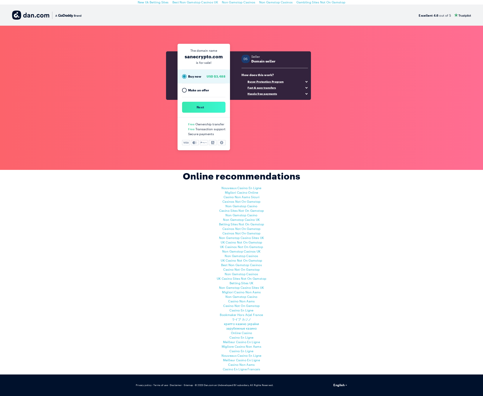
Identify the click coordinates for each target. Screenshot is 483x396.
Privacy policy (144, 385)
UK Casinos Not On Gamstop (241, 247)
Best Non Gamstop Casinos (241, 265)
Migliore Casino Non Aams (241, 346)
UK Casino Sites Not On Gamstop (241, 278)
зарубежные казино (241, 328)
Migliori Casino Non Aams (241, 292)
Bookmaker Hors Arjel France (241, 315)
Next (200, 107)
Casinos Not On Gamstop (241, 201)
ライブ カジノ (241, 319)
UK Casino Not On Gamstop (241, 242)
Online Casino (241, 333)
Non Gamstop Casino (241, 206)
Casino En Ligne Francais (241, 369)
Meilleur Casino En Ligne (241, 342)
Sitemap (188, 385)
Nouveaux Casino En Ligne (241, 188)
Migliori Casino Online (241, 192)
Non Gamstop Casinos (241, 256)
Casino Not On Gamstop (241, 269)
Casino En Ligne (241, 310)
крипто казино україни (241, 324)
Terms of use (160, 385)
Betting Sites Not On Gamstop (241, 224)
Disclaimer (176, 385)
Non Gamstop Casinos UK (241, 251)
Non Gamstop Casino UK (241, 219)
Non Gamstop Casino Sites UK (241, 238)
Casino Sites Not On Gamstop (241, 210)
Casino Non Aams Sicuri (242, 197)
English (339, 385)
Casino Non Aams (241, 301)
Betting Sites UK (242, 283)
